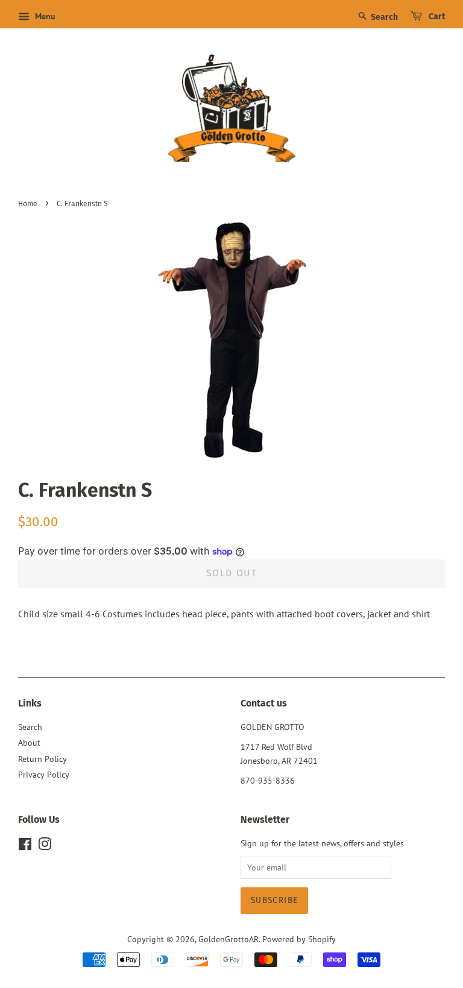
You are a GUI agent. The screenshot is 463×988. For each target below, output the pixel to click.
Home (27, 204)
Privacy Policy (43, 774)
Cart (436, 16)
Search (383, 17)
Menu (44, 16)
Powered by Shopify (299, 939)
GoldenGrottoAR (228, 939)
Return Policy (42, 759)
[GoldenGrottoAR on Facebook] (25, 846)
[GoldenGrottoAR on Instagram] (44, 846)
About (29, 742)
